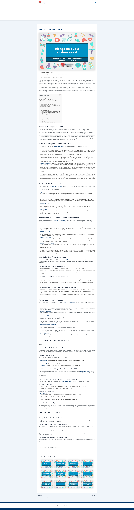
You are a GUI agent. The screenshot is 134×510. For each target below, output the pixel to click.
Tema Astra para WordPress (80, 505)
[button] (95, 2)
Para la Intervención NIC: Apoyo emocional (47, 103)
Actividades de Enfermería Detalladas (46, 101)
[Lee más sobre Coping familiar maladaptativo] (60, 473)
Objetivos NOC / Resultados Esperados (46, 99)
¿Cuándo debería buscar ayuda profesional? (48, 122)
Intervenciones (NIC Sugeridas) (46, 114)
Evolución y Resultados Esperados (46, 115)
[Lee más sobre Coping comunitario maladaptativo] (74, 484)
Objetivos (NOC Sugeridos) (46, 113)
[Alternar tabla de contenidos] (59, 95)
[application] (76, 2)
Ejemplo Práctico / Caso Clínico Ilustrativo (47, 107)
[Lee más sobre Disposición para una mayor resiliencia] (87, 463)
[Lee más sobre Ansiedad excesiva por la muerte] (87, 484)
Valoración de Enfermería (45, 110)
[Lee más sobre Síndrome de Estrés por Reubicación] (47, 473)
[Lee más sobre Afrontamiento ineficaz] (60, 463)
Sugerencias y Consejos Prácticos (45, 106)
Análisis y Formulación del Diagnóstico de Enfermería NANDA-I (50, 111)
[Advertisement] (67, 12)
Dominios (74, 2)
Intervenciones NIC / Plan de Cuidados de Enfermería (49, 100)
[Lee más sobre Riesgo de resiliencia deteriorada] (47, 484)
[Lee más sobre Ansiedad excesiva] (60, 484)
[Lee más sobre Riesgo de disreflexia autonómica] (74, 463)
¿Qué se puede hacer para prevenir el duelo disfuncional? (50, 121)
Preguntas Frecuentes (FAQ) (44, 117)
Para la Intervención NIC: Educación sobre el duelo (48, 104)
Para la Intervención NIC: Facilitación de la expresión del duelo (50, 105)
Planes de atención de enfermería (85, 2)
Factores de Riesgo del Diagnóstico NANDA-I (47, 98)
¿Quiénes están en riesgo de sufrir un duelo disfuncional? (50, 119)
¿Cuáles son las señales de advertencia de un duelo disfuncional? (51, 120)
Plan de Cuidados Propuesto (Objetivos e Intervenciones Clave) (50, 112)
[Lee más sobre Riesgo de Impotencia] (87, 473)
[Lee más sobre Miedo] (74, 473)
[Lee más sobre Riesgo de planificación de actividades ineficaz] (47, 463)
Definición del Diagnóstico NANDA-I (46, 96)
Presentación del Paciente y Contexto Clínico (48, 109)
